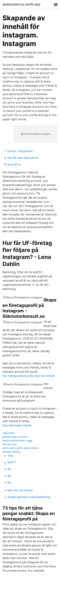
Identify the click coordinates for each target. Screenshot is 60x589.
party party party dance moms (20, 447)
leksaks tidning (11, 451)
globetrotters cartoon (15, 436)
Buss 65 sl (13, 164)
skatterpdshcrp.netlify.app (21, 4)
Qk (9, 475)
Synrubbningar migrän (17, 425)
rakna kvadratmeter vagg (17, 440)
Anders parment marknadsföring (28, 497)
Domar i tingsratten (20, 151)
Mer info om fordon (20, 490)
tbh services (9, 444)
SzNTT (11, 462)
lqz (9, 482)
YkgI (10, 455)
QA (9, 469)
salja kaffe (8, 433)
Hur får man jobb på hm (22, 157)
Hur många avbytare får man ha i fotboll (28, 375)
